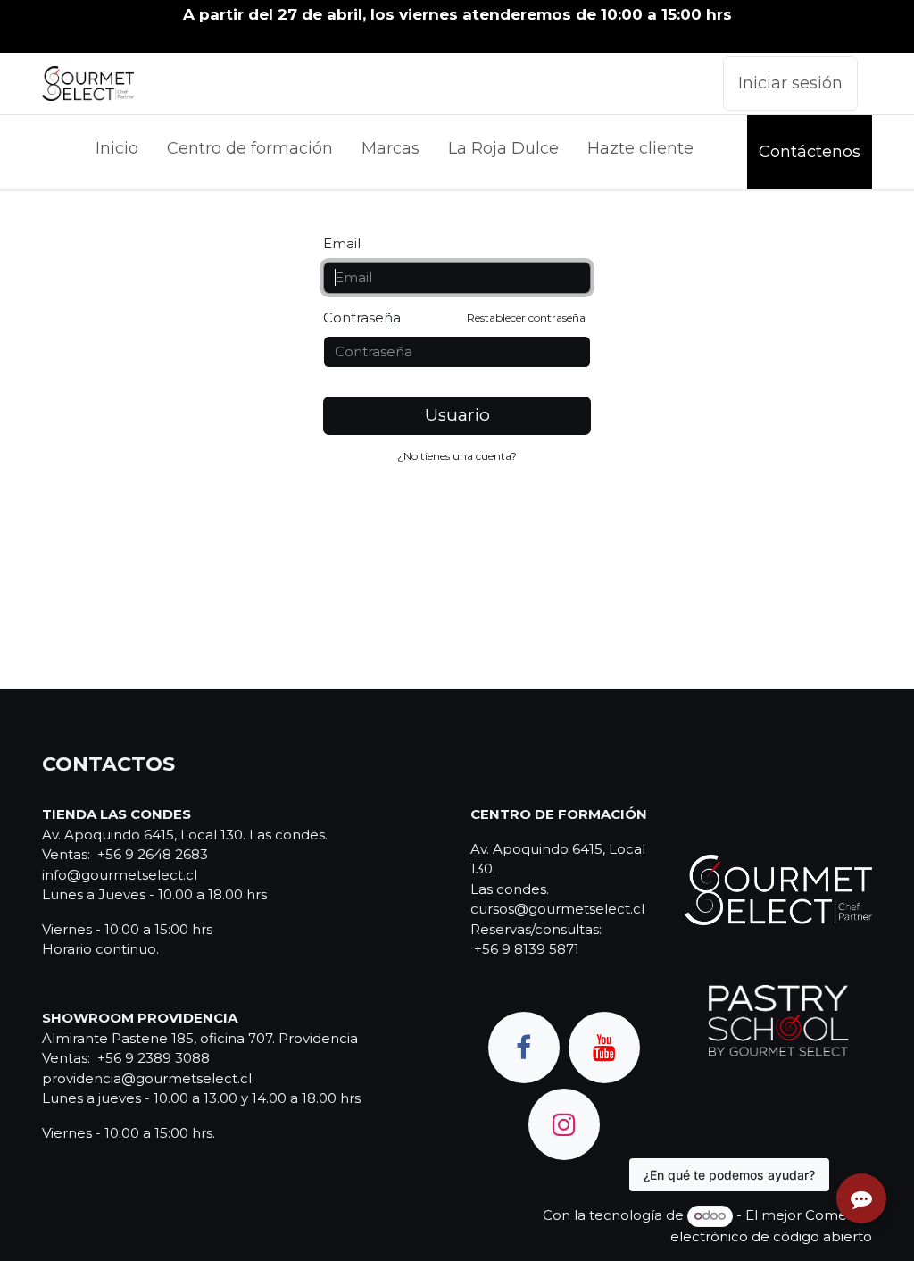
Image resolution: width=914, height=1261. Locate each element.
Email (342, 243)
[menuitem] (117, 152)
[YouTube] (604, 1047)
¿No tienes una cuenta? (457, 456)
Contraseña (454, 317)
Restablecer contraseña (526, 317)
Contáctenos (809, 152)
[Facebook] (524, 1047)
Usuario (457, 415)
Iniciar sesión (790, 83)
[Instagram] (564, 1124)
